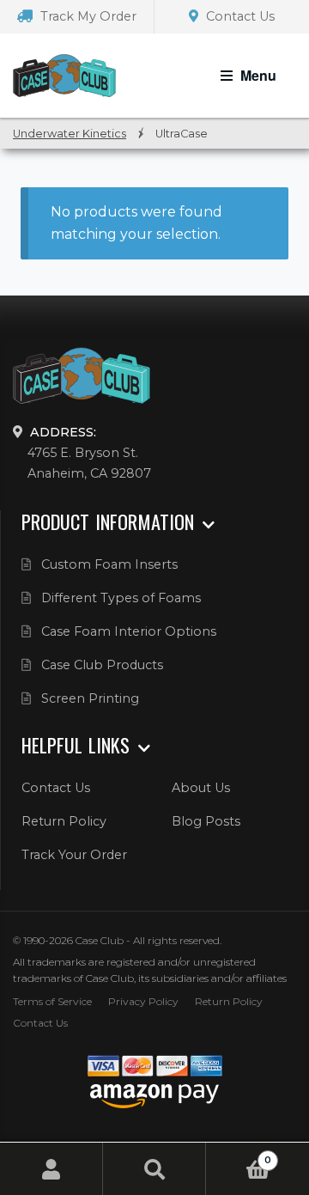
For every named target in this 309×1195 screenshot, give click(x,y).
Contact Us (239, 16)
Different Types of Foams (121, 598)
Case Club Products (102, 665)
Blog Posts (206, 821)
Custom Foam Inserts (109, 564)
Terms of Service (52, 1001)
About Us (201, 788)
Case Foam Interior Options (128, 631)
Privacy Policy (143, 1001)
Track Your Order (74, 855)
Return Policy (63, 821)
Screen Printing (90, 698)
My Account (51, 1169)
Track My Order (86, 16)
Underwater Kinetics (69, 133)
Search (154, 1169)
